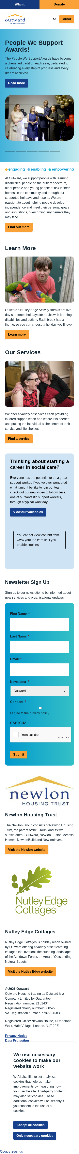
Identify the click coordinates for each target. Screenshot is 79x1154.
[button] (10, 151)
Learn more (17, 334)
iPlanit (20, 4)
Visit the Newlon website (26, 849)
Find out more (19, 227)
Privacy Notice (16, 1035)
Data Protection (17, 1040)
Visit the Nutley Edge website (30, 971)
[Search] (54, 19)
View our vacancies (28, 512)
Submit (18, 754)
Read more (16, 83)
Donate (59, 4)
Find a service (19, 438)
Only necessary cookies (34, 1135)
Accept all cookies (30, 1125)
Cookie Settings (12, 1151)
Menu (66, 19)
